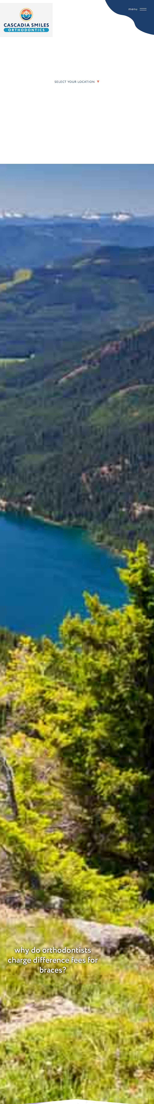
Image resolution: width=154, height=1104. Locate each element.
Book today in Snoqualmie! (83, 100)
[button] (143, 82)
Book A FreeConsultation (64, 100)
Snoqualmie (64, 92)
